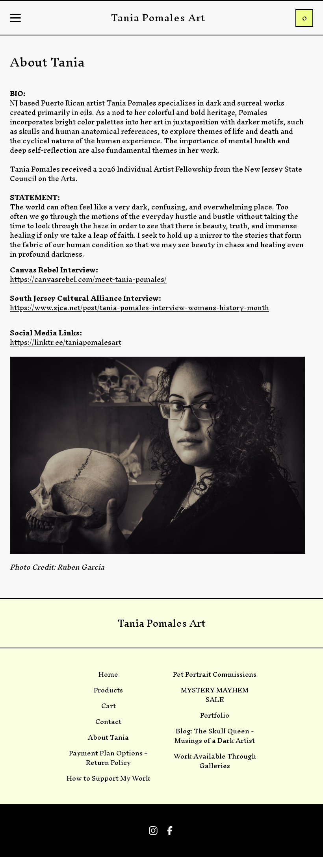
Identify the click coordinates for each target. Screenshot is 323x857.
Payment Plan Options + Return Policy (108, 758)
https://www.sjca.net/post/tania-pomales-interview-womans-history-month (139, 308)
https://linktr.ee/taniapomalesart (65, 342)
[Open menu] (15, 18)
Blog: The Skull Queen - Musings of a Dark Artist (214, 736)
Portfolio (214, 715)
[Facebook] (170, 831)
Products (108, 690)
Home (108, 674)
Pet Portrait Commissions (214, 674)
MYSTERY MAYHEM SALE (215, 695)
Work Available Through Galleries (215, 761)
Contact (108, 721)
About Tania (108, 737)
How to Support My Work (108, 778)
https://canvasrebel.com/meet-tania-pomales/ (88, 279)
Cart (108, 706)
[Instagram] (153, 831)
